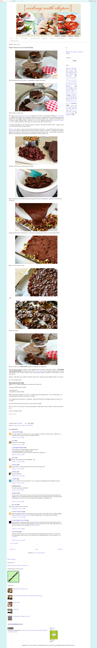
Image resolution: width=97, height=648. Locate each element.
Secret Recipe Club (26, 115)
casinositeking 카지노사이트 (19, 520)
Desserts (52, 38)
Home (11, 38)
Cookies (69, 83)
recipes (55, 638)
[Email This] (28, 423)
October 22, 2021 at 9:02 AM (18, 540)
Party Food (73, 101)
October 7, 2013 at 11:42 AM (18, 483)
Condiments (74, 81)
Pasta (67, 103)
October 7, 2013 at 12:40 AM (18, 454)
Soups (67, 111)
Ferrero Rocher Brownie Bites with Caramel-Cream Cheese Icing (27, 595)
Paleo (72, 100)
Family (74, 88)
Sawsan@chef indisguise (18, 447)
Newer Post (12, 549)
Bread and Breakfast (61, 38)
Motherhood (71, 98)
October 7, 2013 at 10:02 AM (18, 475)
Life (76, 97)
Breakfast (71, 71)
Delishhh (15, 478)
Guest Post (72, 92)
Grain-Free (30, 425)
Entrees (77, 38)
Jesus (71, 95)
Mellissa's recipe (12, 129)
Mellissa (15, 471)
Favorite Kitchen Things (35, 38)
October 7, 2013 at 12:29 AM (18, 444)
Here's (10, 380)
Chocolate (14, 425)
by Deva (15, 504)
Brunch (67, 72)
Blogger (73, 645)
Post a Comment (14, 543)
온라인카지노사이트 (35, 525)
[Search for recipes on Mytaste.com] (12, 559)
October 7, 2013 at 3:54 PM (18, 490)
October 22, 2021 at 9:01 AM (18, 528)
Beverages (70, 69)
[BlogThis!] (29, 423)
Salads (72, 105)
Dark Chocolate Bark (24, 515)
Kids (71, 97)
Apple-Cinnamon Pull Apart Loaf (20, 588)
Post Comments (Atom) (39, 552)
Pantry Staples (24, 38)
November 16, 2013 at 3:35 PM (18, 508)
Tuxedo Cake (16, 609)
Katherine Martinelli (39, 371)
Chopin (67, 77)
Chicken (71, 74)
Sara (14, 457)
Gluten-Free (24, 425)
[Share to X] (30, 423)
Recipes (74, 103)
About (17, 38)
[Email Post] (25, 423)
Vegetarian (69, 114)
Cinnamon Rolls (16, 602)
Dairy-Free (73, 84)
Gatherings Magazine (70, 89)
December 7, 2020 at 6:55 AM (18, 517)
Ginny (54, 636)
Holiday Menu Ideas (14, 40)
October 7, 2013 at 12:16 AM (18, 437)
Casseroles (70, 38)
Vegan (72, 113)
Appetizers (45, 38)
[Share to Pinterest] (33, 423)
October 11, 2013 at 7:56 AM (18, 501)
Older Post (60, 549)
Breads (75, 69)
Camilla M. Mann (16, 432)
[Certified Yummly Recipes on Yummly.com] (18, 565)
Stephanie (15, 493)
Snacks (74, 110)
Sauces (67, 107)
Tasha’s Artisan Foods (18, 511)
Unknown (15, 464)
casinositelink (16, 531)
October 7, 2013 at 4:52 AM (18, 468)
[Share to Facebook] (31, 423)
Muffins (67, 100)
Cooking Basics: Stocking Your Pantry (21, 616)
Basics (75, 68)
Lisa (14, 440)
